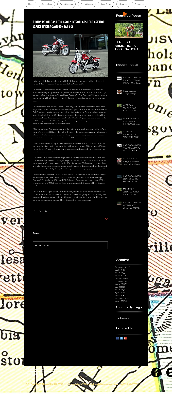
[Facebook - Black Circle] (156, 372)
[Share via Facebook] (34, 211)
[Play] (125, 13)
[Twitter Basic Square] (121, 338)
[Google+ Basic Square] (125, 338)
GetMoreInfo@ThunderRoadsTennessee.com (92, 384)
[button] (106, 4)
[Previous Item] (119, 30)
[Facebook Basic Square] (117, 338)
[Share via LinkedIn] (46, 211)
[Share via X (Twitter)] (40, 211)
